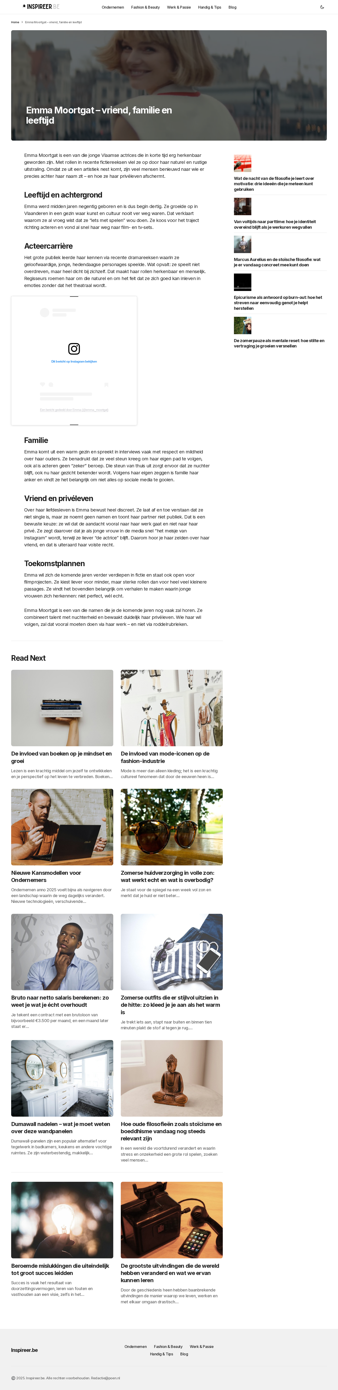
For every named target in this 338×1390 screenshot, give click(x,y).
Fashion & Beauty (168, 1346)
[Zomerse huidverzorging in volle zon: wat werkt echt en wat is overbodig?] (172, 827)
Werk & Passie (201, 1346)
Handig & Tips (161, 1354)
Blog (184, 1354)
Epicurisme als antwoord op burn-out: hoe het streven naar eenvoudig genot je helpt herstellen (278, 303)
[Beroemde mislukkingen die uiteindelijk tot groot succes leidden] (62, 1220)
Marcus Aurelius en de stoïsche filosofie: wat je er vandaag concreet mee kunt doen (277, 262)
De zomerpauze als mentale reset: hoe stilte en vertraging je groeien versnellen (279, 343)
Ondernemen (136, 1346)
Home (15, 22)
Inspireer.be (24, 1350)
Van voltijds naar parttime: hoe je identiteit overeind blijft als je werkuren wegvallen (275, 224)
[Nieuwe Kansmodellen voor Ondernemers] (62, 827)
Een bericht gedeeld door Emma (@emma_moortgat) (74, 410)
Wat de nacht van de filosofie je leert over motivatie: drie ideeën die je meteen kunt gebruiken (274, 184)
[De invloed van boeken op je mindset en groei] (62, 708)
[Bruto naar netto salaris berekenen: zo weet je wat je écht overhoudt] (62, 952)
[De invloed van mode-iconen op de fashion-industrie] (172, 708)
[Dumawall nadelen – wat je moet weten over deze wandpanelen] (62, 1078)
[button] (322, 7)
